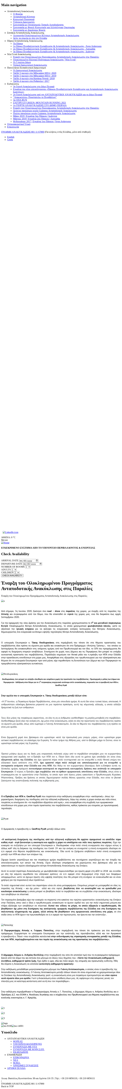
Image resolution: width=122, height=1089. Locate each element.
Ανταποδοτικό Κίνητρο (24, 16)
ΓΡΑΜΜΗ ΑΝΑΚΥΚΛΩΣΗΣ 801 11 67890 (22, 132)
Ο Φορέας (18, 14)
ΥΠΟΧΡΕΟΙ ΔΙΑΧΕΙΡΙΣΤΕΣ (27, 1044)
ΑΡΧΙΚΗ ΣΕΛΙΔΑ (16, 1068)
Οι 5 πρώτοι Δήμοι (22, 62)
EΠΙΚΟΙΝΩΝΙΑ (21, 1057)
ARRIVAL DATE (9, 560)
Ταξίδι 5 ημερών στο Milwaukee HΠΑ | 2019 (34, 75)
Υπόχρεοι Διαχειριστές (24, 22)
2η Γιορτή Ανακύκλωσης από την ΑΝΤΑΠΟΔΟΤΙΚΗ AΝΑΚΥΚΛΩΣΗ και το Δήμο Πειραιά (57, 94)
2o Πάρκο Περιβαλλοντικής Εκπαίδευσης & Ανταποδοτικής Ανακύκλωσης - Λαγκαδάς (54, 49)
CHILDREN (7, 572)
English (10, 137)
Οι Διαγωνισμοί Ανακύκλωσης (27, 70)
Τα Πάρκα (18, 43)
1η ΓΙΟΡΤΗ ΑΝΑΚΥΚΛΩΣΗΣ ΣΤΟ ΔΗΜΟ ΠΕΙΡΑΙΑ (40, 105)
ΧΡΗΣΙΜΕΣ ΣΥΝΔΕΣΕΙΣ (25, 1065)
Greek (10, 139)
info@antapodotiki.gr (12, 1081)
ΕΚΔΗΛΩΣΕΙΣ (20, 1052)
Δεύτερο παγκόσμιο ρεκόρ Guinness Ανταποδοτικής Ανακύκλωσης (45, 110)
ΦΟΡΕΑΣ (18, 1041)
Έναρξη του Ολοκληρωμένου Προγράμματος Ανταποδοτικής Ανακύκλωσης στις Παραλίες (56, 57)
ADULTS (6, 569)
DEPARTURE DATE (11, 563)
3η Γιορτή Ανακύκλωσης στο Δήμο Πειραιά (33, 86)
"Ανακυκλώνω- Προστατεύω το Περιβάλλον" (35, 97)
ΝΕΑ (15, 1060)
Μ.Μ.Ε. (17, 1063)
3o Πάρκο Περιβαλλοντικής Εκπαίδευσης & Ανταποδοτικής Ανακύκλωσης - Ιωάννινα (53, 51)
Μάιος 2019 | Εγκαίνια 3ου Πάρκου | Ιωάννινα (35, 116)
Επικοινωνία (13, 127)
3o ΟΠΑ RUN (20, 100)
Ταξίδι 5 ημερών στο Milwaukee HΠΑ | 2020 (34, 73)
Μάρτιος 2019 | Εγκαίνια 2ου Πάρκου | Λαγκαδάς (36, 118)
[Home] (5, 542)
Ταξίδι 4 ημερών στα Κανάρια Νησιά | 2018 (34, 78)
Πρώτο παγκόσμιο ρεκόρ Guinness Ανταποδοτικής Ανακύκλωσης (44, 113)
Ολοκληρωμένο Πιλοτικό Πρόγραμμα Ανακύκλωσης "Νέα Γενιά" (44, 59)
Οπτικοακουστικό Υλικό (18, 124)
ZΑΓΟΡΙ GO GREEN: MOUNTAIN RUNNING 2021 (39, 102)
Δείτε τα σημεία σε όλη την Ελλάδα (30, 38)
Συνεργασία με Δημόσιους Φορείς (29, 30)
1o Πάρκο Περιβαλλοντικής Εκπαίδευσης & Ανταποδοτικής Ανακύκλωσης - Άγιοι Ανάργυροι (57, 46)
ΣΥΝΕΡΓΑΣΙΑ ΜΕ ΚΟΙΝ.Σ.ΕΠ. (28, 1049)
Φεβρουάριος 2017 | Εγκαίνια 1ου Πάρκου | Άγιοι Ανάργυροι (42, 121)
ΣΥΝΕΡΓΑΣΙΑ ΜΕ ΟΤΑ (25, 1046)
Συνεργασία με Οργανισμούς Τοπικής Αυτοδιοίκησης (38, 24)
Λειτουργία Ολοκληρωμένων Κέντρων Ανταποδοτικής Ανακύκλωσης (46, 35)
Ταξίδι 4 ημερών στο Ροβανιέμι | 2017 (31, 81)
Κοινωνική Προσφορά (23, 19)
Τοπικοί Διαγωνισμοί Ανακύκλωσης (30, 65)
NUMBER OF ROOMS (13, 566)
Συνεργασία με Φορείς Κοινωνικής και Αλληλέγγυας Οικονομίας (44, 27)
